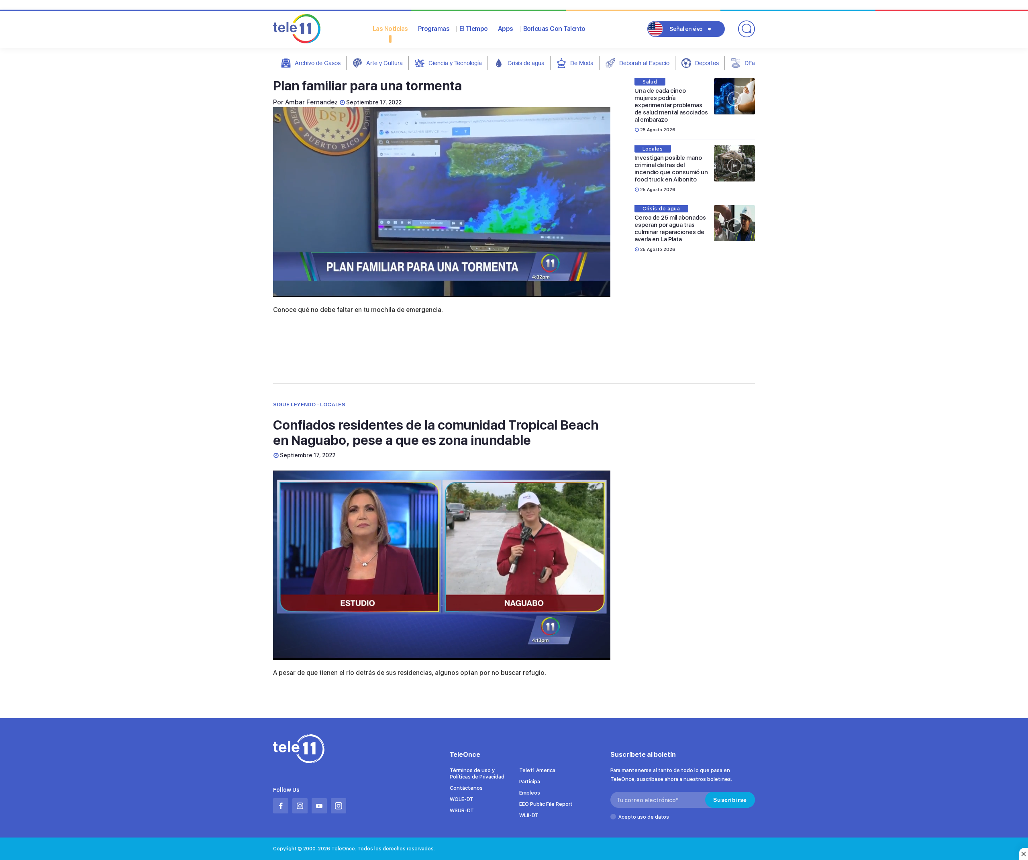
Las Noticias (390, 29)
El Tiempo (473, 29)
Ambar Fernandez (311, 102)
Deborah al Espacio (644, 62)
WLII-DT (528, 815)
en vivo (686, 29)
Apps (505, 29)
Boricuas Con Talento (554, 29)
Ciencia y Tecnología (455, 62)
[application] (441, 202)
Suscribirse (730, 800)
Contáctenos (466, 788)
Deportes (707, 62)
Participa (529, 781)
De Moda (582, 62)
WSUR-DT (462, 810)
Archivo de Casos (318, 62)
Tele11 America (537, 770)
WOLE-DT (461, 799)
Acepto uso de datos (643, 817)
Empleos (529, 793)
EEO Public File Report (546, 804)
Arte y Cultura (384, 62)
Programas (434, 29)
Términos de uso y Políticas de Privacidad (477, 773)
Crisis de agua (526, 62)
